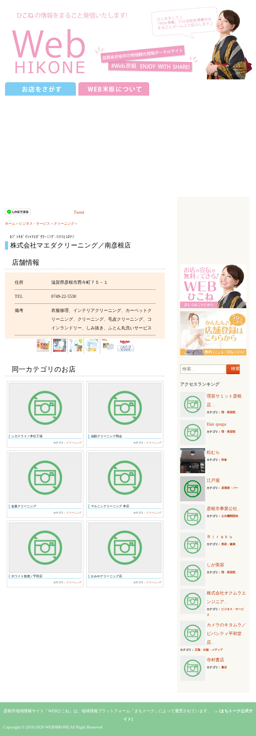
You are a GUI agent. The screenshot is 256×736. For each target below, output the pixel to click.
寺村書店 (215, 660)
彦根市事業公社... (224, 508)
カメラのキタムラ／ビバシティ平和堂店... (226, 634)
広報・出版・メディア (209, 649)
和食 (224, 459)
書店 (224, 667)
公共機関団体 (229, 516)
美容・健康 (228, 544)
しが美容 (215, 565)
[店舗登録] (213, 333)
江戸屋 (213, 480)
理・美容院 (228, 412)
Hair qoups (216, 424)
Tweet (79, 212)
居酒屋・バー (229, 487)
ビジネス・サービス (34, 223)
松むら (213, 452)
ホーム (10, 223)
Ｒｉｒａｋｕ (220, 536)
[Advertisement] (128, 144)
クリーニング (64, 223)
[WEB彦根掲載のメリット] (213, 285)
